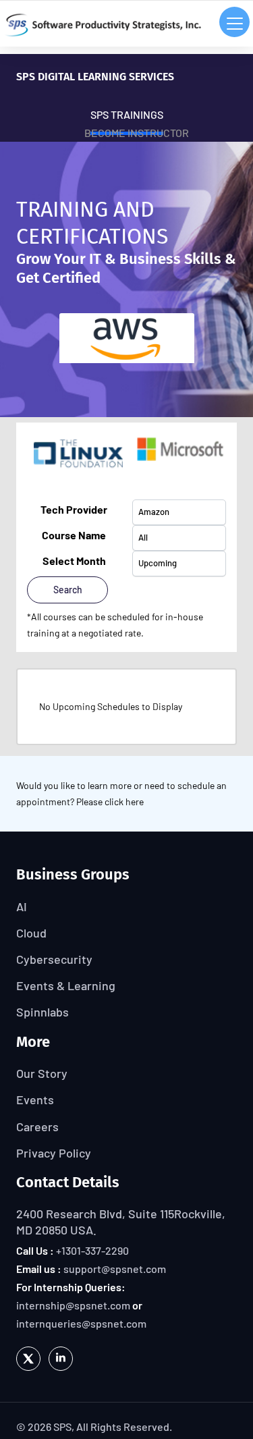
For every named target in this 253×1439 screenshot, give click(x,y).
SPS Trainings (126, 114)
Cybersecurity (54, 959)
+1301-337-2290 (92, 1250)
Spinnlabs (42, 1011)
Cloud (31, 932)
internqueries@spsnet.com (81, 1323)
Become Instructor (136, 132)
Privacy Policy (53, 1152)
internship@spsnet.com (73, 1305)
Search (67, 589)
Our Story (41, 1073)
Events (35, 1099)
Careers (37, 1126)
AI (21, 906)
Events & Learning (65, 985)
